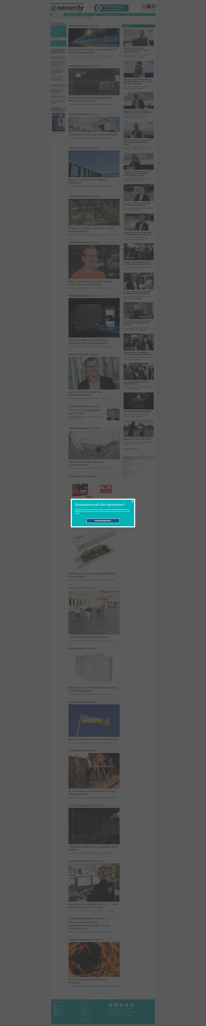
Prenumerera (103, 521)
